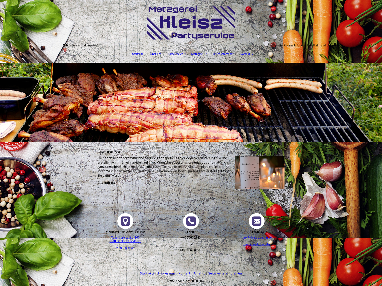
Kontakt (245, 54)
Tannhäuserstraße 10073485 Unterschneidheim (125, 239)
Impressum (166, 273)
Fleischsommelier (222, 54)
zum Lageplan (125, 247)
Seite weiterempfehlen (225, 273)
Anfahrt (199, 273)
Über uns (155, 54)
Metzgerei (197, 54)
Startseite (137, 54)
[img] (191, 20)
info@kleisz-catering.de (257, 237)
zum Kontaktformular (256, 244)
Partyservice (175, 54)
